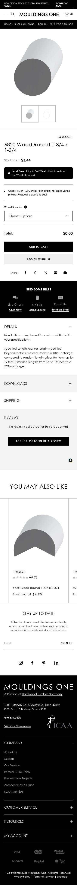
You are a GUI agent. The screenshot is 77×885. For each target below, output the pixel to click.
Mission (9, 758)
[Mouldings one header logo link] (39, 14)
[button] (38, 439)
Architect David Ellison (19, 785)
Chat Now (15, 309)
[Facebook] (25, 272)
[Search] (13, 14)
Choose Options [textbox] (20, 216)
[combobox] (38, 216)
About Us (10, 752)
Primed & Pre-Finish (17, 772)
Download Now (62, 4)
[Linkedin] (56, 663)
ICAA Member (14, 791)
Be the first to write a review (38, 441)
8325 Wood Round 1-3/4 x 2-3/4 (36, 587)
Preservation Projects (18, 778)
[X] (45, 272)
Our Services (12, 765)
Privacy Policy (21, 876)
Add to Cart (38, 246)
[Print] (65, 272)
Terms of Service (44, 876)
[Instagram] (21, 663)
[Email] (55, 272)
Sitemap (62, 876)
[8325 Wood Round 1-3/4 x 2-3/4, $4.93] (38, 535)
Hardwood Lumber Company (42, 694)
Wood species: (14, 207)
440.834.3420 (37, 310)
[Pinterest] (35, 272)
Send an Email (60, 309)
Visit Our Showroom (17, 726)
